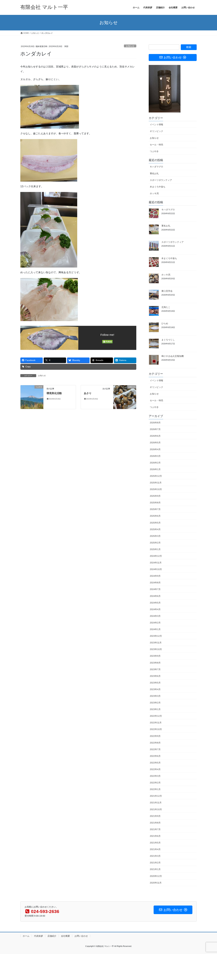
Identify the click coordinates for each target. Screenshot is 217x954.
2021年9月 (155, 816)
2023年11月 (156, 642)
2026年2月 (155, 462)
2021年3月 (155, 856)
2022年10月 (156, 729)
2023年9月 (155, 656)
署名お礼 (154, 173)
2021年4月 (155, 849)
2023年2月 (155, 702)
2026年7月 (155, 429)
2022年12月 (156, 716)
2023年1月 (155, 709)
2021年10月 (156, 809)
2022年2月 (155, 782)
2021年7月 (155, 829)
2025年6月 (155, 516)
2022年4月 (155, 769)
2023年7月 (155, 669)
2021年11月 (156, 802)
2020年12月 (156, 876)
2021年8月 (155, 822)
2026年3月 (155, 456)
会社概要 (65, 936)
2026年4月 (155, 449)
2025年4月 (155, 529)
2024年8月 (155, 582)
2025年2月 (155, 542)
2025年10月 (156, 489)
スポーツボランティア (161, 180)
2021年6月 (155, 836)
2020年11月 (156, 882)
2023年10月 (156, 649)
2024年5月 (155, 602)
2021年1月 (155, 869)
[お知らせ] (124, 397)
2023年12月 (156, 636)
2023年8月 (155, 662)
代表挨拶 (38, 936)
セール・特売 (156, 144)
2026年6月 (155, 436)
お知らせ (130, 46)
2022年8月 (155, 742)
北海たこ (165, 307)
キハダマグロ (156, 166)
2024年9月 (155, 576)
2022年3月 (155, 776)
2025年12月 (156, 476)
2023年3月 (155, 696)
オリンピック (156, 131)
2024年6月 (155, 596)
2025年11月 (156, 482)
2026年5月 (155, 442)
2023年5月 (155, 682)
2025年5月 (155, 522)
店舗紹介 (51, 936)
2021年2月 (155, 862)
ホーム (26, 936)
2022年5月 (155, 762)
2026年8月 (155, 422)
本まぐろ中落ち (157, 186)
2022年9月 (155, 736)
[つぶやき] (31, 397)
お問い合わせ (81, 936)
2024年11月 (156, 562)
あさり (88, 393)
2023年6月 (155, 676)
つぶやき (154, 151)
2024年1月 (155, 629)
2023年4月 (155, 689)
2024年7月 (155, 589)
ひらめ (164, 323)
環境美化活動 (54, 393)
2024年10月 (156, 569)
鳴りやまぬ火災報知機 (172, 356)
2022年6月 (155, 756)
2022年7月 (155, 749)
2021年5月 (155, 842)
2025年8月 (155, 502)
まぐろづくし (168, 339)
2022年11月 (156, 722)
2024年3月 (155, 616)
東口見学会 (167, 291)
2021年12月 (156, 796)
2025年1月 (155, 549)
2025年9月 (155, 496)
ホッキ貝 (154, 193)
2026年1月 (155, 469)
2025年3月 (155, 536)
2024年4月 (155, 609)
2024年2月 (155, 622)
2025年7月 (155, 509)
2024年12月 (156, 556)
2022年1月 (155, 789)
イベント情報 (156, 124)
